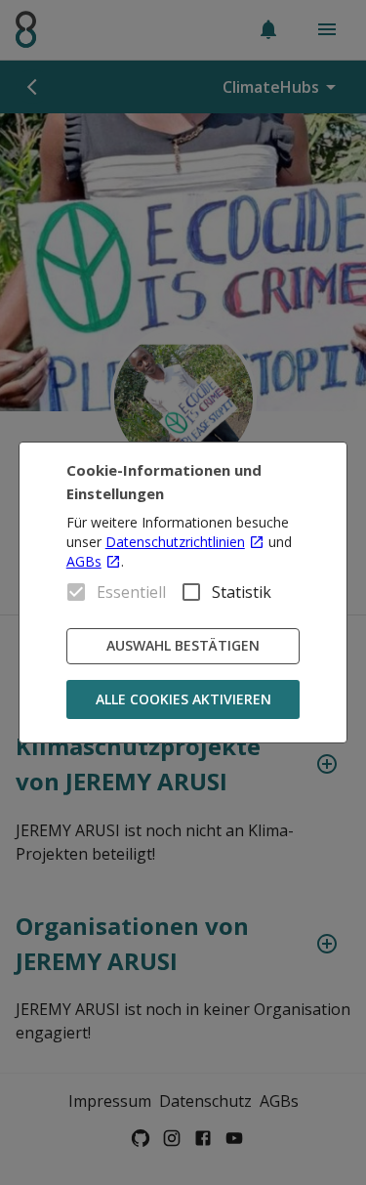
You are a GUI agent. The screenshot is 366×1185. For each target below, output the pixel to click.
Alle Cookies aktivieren (183, 699)
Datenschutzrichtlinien (175, 541)
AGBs (84, 561)
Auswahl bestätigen (183, 645)
